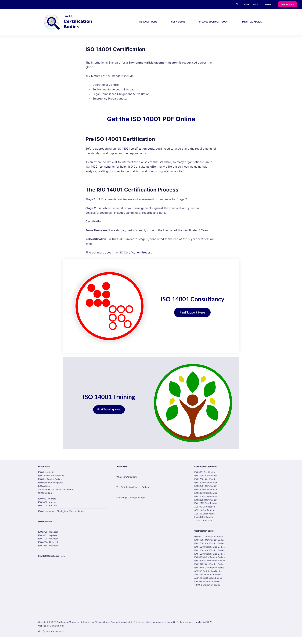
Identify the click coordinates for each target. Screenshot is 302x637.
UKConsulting (45, 493)
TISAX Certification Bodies (207, 585)
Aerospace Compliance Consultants (55, 489)
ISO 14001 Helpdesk (48, 538)
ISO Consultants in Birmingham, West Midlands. (61, 511)
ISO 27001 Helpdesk (48, 532)
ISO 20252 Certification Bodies (209, 564)
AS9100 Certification (204, 506)
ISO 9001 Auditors (47, 498)
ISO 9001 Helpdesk (47, 535)
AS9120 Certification (204, 513)
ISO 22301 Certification (205, 486)
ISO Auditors (44, 486)
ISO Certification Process (135, 252)
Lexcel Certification (203, 517)
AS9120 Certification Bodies (208, 578)
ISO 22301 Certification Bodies (209, 550)
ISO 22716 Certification (205, 503)
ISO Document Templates (50, 482)
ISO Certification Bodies (50, 479)
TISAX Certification (203, 520)
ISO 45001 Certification (205, 482)
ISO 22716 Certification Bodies (209, 567)
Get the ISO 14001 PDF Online (151, 119)
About (256, 4)
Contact (268, 4)
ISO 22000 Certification (206, 496)
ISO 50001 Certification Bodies (209, 557)
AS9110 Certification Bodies (208, 574)
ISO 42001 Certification (205, 489)
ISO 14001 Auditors (47, 502)
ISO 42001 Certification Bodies (209, 554)
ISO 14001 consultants (100, 166)
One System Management (51, 631)
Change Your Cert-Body (213, 21)
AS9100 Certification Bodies (208, 571)
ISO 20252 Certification (205, 500)
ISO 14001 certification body (135, 148)
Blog (246, 4)
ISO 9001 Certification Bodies (208, 536)
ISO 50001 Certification (205, 493)
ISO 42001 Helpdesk (48, 542)
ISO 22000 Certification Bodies (209, 560)
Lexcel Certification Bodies (207, 581)
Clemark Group (102, 622)
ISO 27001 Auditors (47, 505)
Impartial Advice (252, 21)
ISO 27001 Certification (205, 479)
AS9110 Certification (204, 510)
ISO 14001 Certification (205, 475)
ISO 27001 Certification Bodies (209, 543)
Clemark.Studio (56, 625)
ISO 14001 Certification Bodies (209, 540)
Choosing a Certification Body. (131, 497)
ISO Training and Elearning (51, 475)
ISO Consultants (46, 472)
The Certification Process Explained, (134, 487)
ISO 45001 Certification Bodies (209, 547)
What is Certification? (126, 477)
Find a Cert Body (147, 21)
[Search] (237, 4)
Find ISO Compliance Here (51, 556)
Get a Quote (287, 4)
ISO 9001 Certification (205, 472)
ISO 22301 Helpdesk (48, 545)
